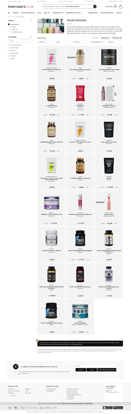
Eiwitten (14, 27)
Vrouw (81, 370)
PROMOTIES (61, 6)
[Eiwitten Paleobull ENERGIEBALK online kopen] (80, 111)
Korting (77, 42)
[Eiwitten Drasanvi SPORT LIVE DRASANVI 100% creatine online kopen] (51, 329)
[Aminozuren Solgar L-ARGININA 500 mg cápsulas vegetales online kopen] (51, 148)
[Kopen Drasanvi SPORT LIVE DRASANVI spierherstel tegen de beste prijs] (80, 276)
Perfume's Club (11, 16)
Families (11, 20)
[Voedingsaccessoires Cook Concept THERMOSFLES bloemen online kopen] (109, 111)
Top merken (12, 37)
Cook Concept (14, 48)
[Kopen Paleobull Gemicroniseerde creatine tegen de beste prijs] (109, 131)
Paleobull (13, 56)
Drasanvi (13, 50)
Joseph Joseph (14, 53)
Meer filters (116, 38)
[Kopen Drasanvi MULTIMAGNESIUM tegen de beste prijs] (80, 312)
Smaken (111, 42)
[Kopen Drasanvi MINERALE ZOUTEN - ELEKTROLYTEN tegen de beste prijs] (51, 204)
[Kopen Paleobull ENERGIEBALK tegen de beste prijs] (80, 95)
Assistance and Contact (15, 1)
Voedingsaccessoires (17, 32)
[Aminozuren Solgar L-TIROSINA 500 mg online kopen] (51, 111)
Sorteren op (105, 38)
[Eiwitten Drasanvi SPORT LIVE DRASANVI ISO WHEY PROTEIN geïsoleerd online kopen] (51, 292)
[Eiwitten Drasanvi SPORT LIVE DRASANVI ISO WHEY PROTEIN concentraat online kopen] (109, 256)
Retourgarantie (89, 1)
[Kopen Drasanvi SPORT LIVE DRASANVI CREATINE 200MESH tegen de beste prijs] (80, 240)
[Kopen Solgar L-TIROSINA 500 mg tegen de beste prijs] (51, 95)
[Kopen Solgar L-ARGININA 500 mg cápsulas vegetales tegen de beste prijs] (51, 131)
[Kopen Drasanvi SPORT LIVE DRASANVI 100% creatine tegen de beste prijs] (51, 312)
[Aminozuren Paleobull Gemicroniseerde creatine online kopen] (109, 148)
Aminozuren (15, 29)
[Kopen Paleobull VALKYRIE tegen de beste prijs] (109, 167)
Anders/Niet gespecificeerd (106, 370)
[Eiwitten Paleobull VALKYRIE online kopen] (109, 184)
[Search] (94, 6)
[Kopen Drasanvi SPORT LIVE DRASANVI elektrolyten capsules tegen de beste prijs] (109, 276)
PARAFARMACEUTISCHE (73, 13)
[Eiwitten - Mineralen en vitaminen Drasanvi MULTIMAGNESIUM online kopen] (80, 329)
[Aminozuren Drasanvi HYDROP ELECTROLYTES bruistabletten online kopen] (80, 220)
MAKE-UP (47, 13)
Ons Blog (27, 389)
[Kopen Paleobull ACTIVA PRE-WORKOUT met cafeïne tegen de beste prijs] (109, 59)
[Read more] (25, 373)
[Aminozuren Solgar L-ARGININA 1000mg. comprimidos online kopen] (80, 184)
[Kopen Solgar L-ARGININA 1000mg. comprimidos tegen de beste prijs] (80, 167)
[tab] (45, 42)
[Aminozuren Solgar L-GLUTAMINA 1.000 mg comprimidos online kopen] (80, 75)
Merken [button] (41, 42)
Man (91, 370)
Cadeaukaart (11, 393)
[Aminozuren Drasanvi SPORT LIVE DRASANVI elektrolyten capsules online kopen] (109, 292)
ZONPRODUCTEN (57, 13)
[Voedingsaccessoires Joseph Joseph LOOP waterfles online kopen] (109, 220)
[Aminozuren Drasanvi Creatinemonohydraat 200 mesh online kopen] (51, 256)
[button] (15, 395)
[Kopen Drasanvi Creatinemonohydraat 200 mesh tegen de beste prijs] (51, 240)
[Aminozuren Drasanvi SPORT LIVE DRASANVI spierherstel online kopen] (80, 292)
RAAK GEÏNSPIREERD (49, 6)
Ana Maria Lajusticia (16, 45)
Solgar (12, 58)
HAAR (39, 13)
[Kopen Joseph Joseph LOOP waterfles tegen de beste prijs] (109, 204)
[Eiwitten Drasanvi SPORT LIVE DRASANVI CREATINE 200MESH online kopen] (80, 256)
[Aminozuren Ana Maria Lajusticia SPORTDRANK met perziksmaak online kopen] (51, 75)
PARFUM (15, 13)
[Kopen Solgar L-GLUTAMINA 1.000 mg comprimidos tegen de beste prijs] (80, 59)
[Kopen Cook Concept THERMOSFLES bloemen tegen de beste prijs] (109, 95)
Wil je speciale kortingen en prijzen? (65, 403)
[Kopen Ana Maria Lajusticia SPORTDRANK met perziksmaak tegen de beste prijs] (51, 59)
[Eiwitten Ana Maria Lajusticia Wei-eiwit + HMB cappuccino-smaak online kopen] (80, 148)
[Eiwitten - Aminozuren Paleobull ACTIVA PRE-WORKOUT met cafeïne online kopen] (109, 75)
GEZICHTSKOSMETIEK (28, 13)
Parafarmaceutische (98, 42)
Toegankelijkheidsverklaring (74, 395)
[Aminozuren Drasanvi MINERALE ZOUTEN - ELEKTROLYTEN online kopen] (51, 220)
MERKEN (119, 13)
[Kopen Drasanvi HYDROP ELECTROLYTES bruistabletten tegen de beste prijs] (80, 204)
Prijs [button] (58, 42)
